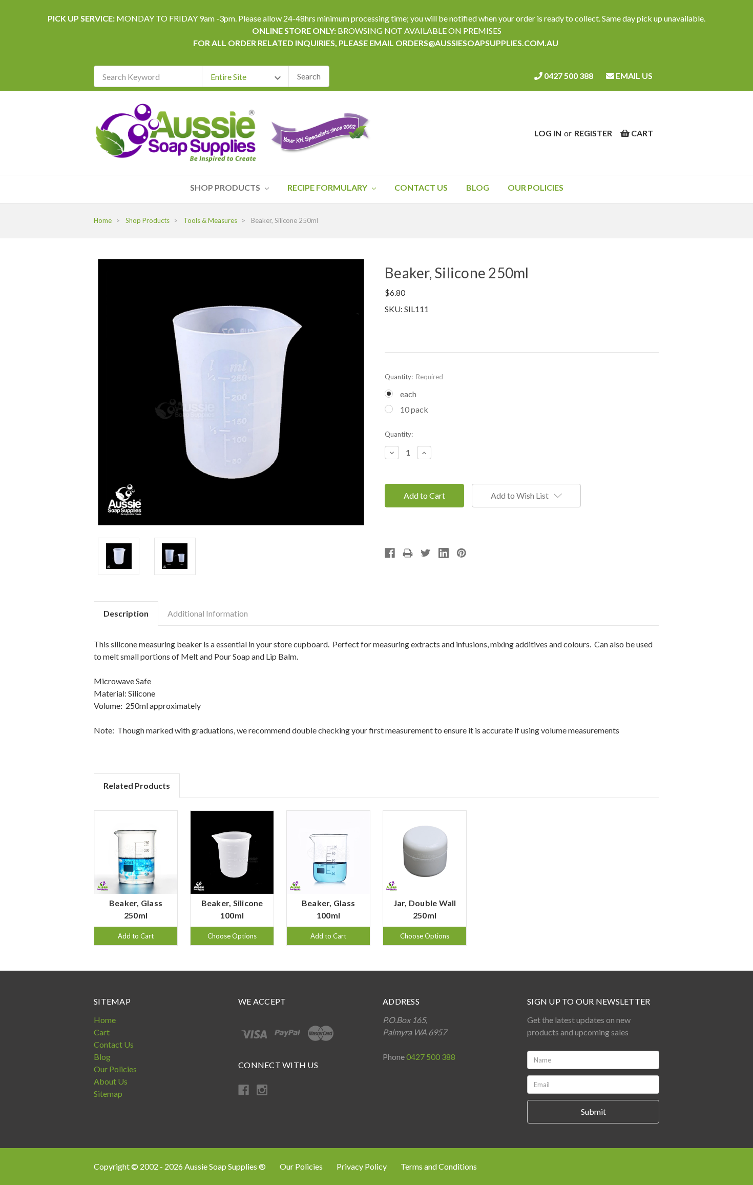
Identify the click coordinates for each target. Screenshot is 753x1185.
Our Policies (535, 187)
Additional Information (208, 613)
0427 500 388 (567, 75)
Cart (102, 1032)
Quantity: (414, 377)
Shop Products (226, 187)
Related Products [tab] (136, 785)
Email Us (633, 75)
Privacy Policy (362, 1166)
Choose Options (232, 936)
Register (593, 133)
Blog (477, 187)
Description (126, 613)
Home (105, 1020)
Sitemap (108, 1093)
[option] (136, 878)
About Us (111, 1081)
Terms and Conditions (439, 1166)
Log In (547, 133)
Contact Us (421, 187)
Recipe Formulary (328, 187)
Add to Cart (136, 936)
